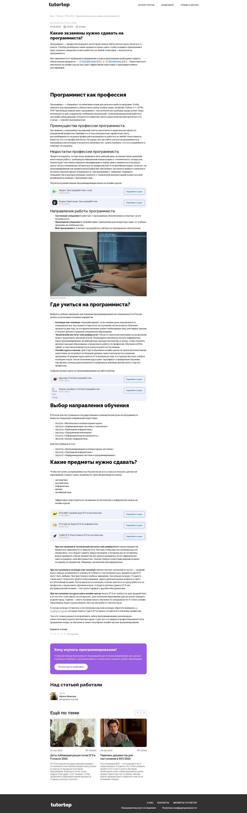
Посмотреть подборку (71, 667)
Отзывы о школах (190, 5)
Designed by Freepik (58, 298)
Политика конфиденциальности (179, 808)
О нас (150, 803)
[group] (73, 750)
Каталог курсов (146, 5)
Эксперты (185, 803)
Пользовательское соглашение (138, 808)
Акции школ (167, 5)
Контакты (163, 803)
